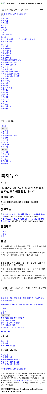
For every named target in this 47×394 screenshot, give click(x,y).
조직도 (3, 37)
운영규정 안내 (6, 69)
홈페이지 (4, 147)
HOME (3, 126)
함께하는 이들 (6, 35)
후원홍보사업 (6, 58)
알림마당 (4, 128)
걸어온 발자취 (6, 41)
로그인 (3, 16)
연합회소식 (5, 99)
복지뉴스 (4, 104)
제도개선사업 (6, 48)
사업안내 (4, 133)
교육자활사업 (6, 55)
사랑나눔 (4, 90)
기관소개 (4, 131)
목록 (2, 236)
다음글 (3, 234)
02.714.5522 (5, 332)
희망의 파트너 (6, 88)
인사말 (3, 25)
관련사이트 (5, 315)
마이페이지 (5, 145)
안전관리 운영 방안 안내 (10, 71)
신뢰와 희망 (5, 81)
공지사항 (4, 97)
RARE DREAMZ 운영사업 (11, 60)
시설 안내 (4, 67)
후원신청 (4, 85)
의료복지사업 (6, 51)
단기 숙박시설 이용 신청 (10, 76)
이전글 (3, 231)
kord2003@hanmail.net (21, 380)
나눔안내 (4, 140)
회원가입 (4, 18)
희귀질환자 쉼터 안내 (9, 135)
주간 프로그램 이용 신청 (10, 74)
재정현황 (4, 138)
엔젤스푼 (4, 92)
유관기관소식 (6, 106)
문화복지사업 (6, 53)
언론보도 (4, 102)
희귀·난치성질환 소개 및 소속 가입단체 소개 (18, 39)
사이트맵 (4, 21)
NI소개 (3, 28)
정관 (2, 32)
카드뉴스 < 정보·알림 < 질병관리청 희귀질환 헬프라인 (22, 304)
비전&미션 (5, 30)
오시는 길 (4, 44)
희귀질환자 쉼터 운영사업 (11, 62)
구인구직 (4, 108)
